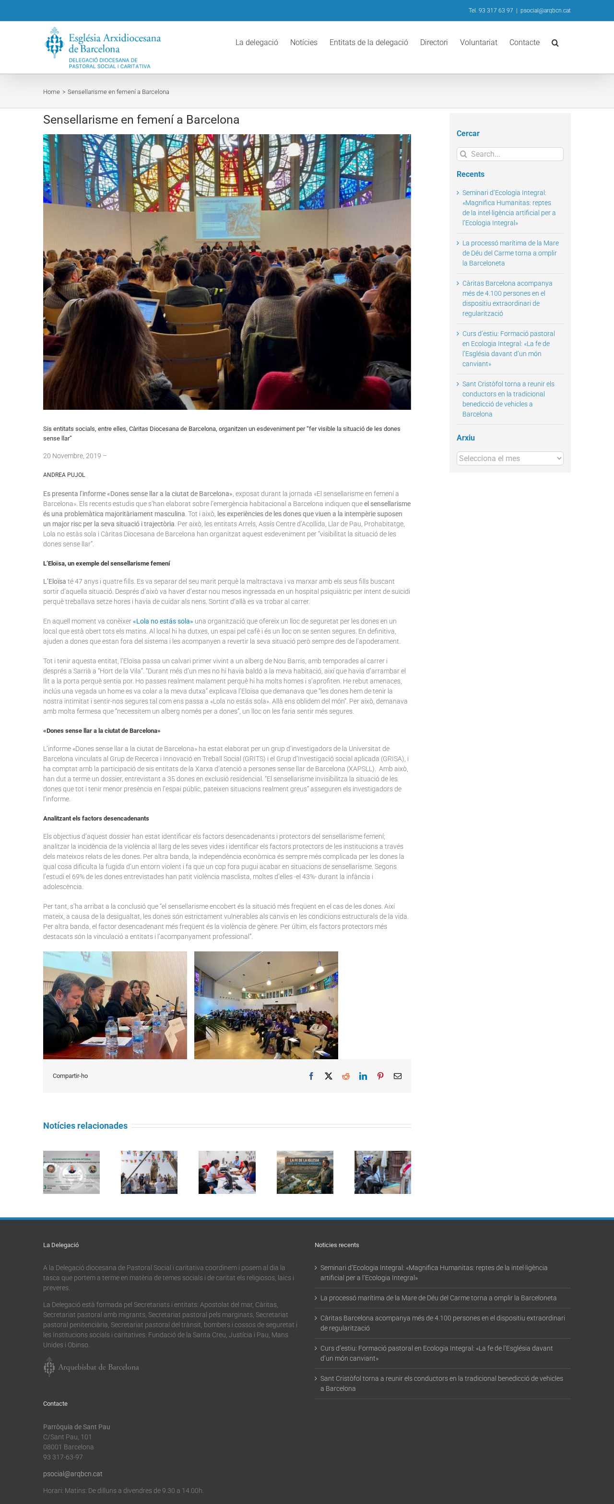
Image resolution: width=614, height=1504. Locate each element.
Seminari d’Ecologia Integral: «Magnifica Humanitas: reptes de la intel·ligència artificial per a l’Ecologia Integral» (434, 1273)
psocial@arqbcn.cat (545, 10)
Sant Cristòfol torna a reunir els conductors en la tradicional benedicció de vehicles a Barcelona (441, 1383)
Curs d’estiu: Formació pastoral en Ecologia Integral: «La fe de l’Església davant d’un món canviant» (436, 1353)
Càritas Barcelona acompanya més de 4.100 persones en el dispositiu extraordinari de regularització (442, 1323)
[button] (555, 42)
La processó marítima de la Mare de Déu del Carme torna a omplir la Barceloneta (510, 253)
